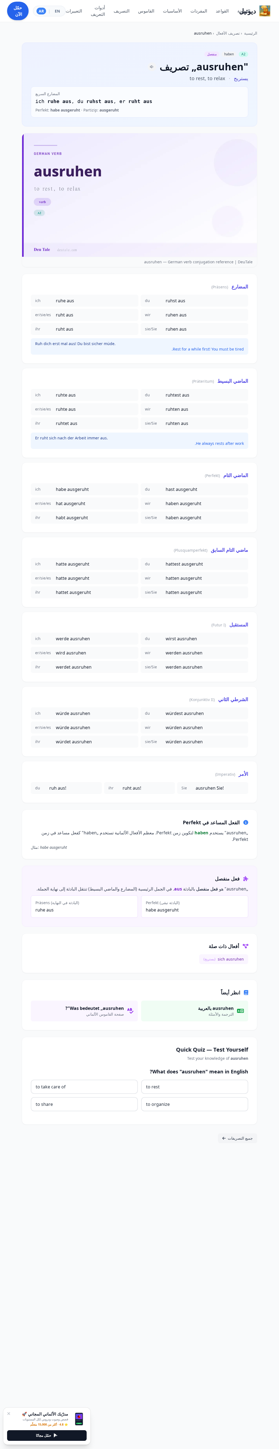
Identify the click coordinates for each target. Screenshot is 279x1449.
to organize (158, 1104)
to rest (153, 1087)
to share (44, 1104)
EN (57, 11)
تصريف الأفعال (228, 33)
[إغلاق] (9, 1413)
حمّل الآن (18, 11)
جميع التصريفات (240, 1138)
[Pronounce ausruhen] (152, 66)
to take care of (51, 1087)
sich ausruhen (224, 959)
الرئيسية (250, 33)
